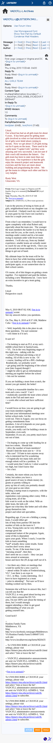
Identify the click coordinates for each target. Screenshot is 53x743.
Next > (36, 42)
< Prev (27, 42)
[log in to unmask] (15, 61)
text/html (27, 125)
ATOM (29, 730)
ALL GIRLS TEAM (14, 81)
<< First (18, 42)
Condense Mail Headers (26, 36)
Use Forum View (22, 26)
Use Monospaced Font (25, 31)
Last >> (45, 42)
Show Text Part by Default (27, 34)
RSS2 (46, 730)
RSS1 (37, 730)
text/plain (9, 125)
